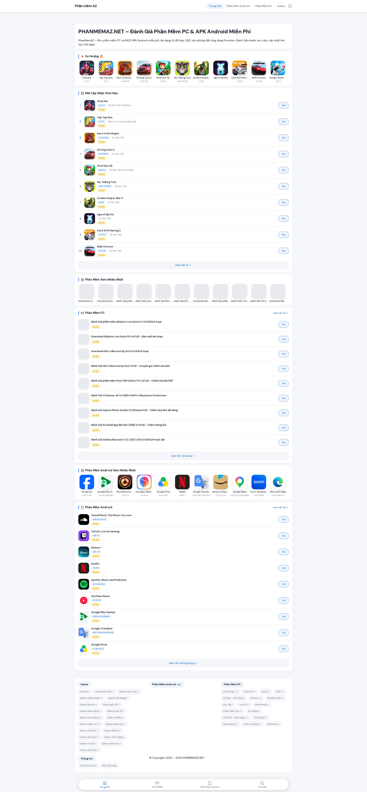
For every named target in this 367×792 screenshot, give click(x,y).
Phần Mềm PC (263, 6)
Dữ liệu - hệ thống (234, 698)
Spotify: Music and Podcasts (109, 580)
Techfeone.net (88, 765)
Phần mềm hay (232, 711)
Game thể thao (89, 737)
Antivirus (250, 691)
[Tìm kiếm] (290, 6)
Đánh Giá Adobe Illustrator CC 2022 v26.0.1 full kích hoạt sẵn (128, 439)
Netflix (95, 563)
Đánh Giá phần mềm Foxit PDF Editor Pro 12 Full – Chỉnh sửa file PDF (132, 380)
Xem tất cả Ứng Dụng (182, 663)
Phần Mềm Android (238, 6)
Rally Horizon (105, 246)
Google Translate (101, 628)
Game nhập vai (90, 724)
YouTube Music (100, 596)
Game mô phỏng (91, 717)
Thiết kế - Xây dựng (235, 717)
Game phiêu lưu (115, 724)
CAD (280, 691)
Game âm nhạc (104, 691)
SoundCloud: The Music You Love (111, 515)
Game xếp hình (89, 750)
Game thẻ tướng (114, 737)
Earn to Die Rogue (108, 133)
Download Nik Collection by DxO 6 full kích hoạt (120, 351)
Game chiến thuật (91, 698)
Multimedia (262, 704)
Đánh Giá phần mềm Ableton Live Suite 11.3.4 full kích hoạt (126, 321)
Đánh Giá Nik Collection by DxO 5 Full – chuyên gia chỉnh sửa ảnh (130, 366)
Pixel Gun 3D (104, 165)
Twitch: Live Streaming (105, 531)
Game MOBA (115, 717)
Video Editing (252, 724)
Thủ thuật (260, 717)
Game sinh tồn (89, 730)
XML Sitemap (109, 765)
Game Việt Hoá (111, 743)
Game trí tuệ (88, 743)
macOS (244, 704)
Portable (254, 711)
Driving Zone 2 (106, 149)
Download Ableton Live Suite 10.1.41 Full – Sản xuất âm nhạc (127, 336)
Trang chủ (215, 6)
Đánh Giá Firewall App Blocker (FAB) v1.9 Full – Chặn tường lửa (128, 425)
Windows (273, 724)
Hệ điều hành (275, 698)
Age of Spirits (105, 214)
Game (281, 6)
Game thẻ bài (112, 730)
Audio (265, 691)
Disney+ (96, 547)
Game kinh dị (115, 711)
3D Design (230, 691)
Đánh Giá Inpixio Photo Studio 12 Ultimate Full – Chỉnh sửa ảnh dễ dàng (134, 410)
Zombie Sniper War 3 (110, 198)
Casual (84, 691)
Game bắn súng (129, 691)
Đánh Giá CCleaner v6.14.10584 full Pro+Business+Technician (128, 395)
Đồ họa (256, 698)
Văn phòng (230, 724)
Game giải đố (111, 704)
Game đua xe (88, 704)
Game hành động (90, 711)
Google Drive (99, 644)
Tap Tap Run (104, 117)
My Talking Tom (106, 182)
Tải (283, 105)
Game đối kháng (118, 698)
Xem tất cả (181, 265)
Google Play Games (103, 612)
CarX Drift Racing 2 (109, 230)
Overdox (102, 101)
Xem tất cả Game (181, 456)
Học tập (228, 704)
